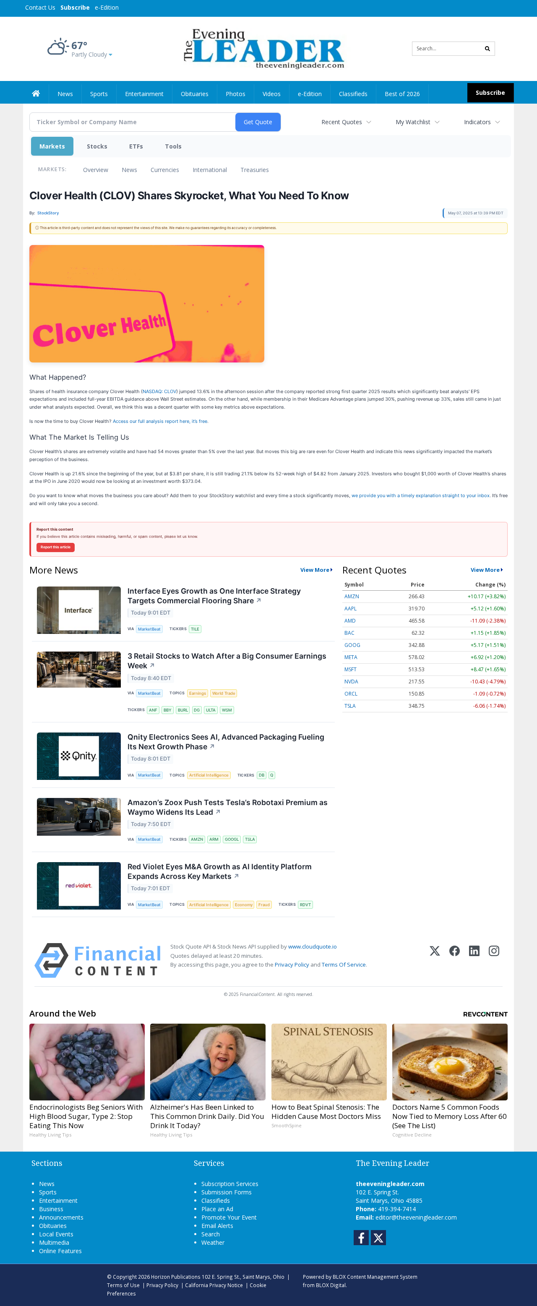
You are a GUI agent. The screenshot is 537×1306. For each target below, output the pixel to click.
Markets (52, 146)
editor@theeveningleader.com (416, 1217)
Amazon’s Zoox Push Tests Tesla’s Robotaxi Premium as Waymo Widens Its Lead (228, 807)
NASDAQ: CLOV (159, 391)
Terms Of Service (344, 964)
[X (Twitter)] (434, 960)
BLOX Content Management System (375, 1276)
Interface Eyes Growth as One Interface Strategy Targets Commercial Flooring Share (214, 596)
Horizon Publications (176, 1276)
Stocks (97, 146)
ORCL (350, 693)
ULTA (211, 710)
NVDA (351, 681)
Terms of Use (123, 1285)
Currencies (165, 170)
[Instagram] (494, 960)
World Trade (223, 693)
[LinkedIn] (474, 960)
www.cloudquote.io (312, 946)
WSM (227, 710)
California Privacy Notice (214, 1285)
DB (261, 775)
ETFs (136, 146)
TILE (195, 629)
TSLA (250, 839)
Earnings (197, 693)
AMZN (197, 839)
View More (314, 569)
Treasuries (254, 170)
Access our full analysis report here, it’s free (160, 421)
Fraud (264, 904)
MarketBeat (149, 629)
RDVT (305, 904)
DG (197, 710)
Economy (244, 904)
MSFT (350, 669)
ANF (153, 710)
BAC (349, 632)
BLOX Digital (331, 1285)
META (350, 657)
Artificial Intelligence (209, 775)
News (129, 170)
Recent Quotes (341, 122)
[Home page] (262, 48)
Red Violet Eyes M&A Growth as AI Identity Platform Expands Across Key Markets (220, 871)
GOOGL (232, 839)
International (210, 170)
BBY (168, 710)
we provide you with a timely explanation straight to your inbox (421, 495)
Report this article (55, 547)
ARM (214, 839)
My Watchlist (413, 122)
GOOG (352, 645)
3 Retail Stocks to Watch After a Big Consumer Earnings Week (227, 661)
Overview (95, 170)
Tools (173, 146)
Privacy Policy (292, 964)
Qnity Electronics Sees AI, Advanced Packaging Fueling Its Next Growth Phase (226, 742)
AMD (350, 620)
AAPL (350, 608)
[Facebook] (454, 960)
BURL (183, 710)
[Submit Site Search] (487, 48)
